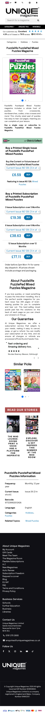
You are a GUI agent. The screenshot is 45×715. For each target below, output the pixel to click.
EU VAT (5, 582)
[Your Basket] (29, 2)
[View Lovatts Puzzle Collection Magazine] (32, 380)
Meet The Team (9, 556)
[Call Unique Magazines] (23, 2)
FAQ (4, 585)
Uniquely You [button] (23, 27)
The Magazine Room (12, 559)
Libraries (6, 612)
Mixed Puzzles (32, 521)
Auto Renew (8, 570)
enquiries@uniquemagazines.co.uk (22, 640)
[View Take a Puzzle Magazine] (13, 379)
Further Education (11, 606)
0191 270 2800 (12, 636)
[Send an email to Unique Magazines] (15, 2)
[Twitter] (9, 651)
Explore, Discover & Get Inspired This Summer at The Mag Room (32, 448)
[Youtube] (27, 651)
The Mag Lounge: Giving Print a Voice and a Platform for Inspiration (14, 446)
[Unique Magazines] (22, 666)
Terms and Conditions (13, 588)
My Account (8, 550)
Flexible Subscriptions (13, 561)
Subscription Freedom (13, 573)
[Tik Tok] (33, 651)
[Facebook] (3, 651)
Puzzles (8, 516)
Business (6, 609)
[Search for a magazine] (38, 20)
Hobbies (30, 513)
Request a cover (10, 576)
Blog (4, 579)
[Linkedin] (21, 651)
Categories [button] (9, 27)
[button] (37, 2)
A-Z (4, 564)
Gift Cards (7, 553)
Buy (28, 175)
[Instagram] (15, 651)
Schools (6, 603)
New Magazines (10, 567)
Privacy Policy (9, 591)
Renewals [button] (36, 27)
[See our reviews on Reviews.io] (22, 33)
